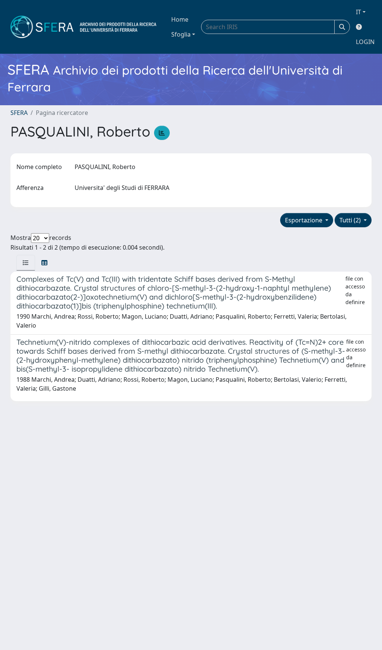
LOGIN (365, 42)
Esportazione (304, 220)
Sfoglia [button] (181, 34)
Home (179, 19)
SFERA (19, 113)
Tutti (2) (350, 220)
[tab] (25, 263)
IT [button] (358, 12)
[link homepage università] (83, 27)
